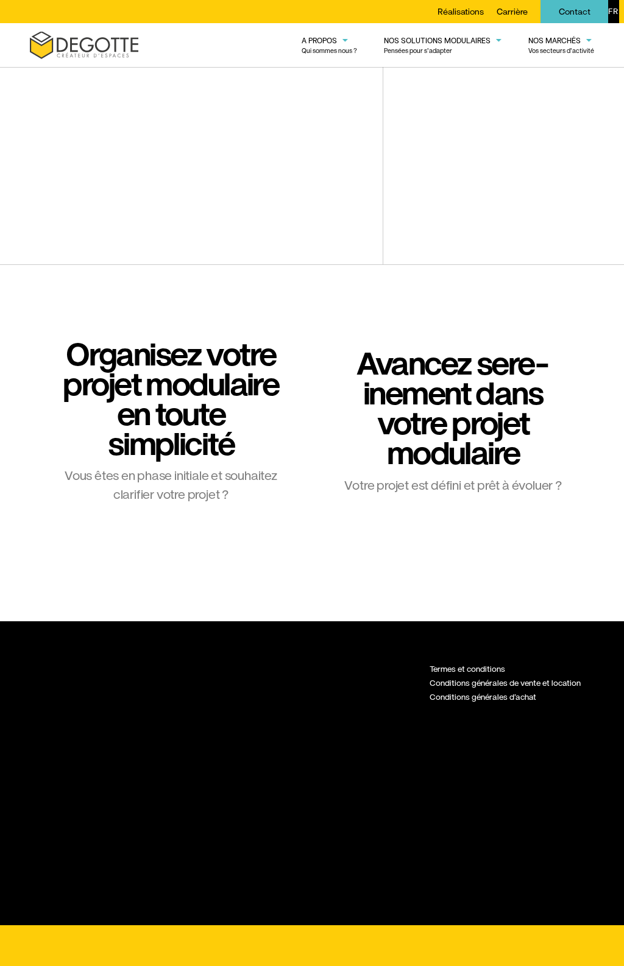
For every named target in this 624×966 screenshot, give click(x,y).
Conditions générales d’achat (483, 697)
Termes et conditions (467, 669)
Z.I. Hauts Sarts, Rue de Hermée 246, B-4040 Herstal (68, 730)
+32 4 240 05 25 (62, 771)
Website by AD (564, 945)
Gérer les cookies (66, 945)
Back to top (312, 945)
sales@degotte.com (67, 801)
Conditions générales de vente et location (505, 683)
